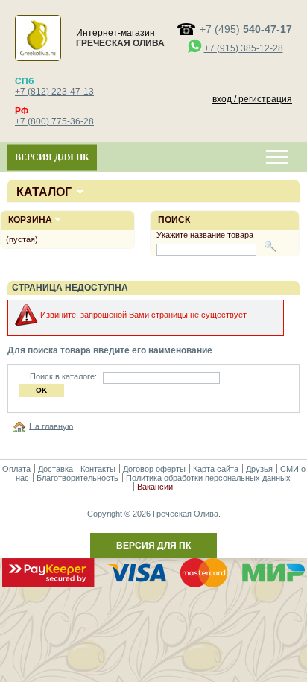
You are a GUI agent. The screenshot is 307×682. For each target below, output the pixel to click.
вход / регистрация (252, 99)
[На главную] (21, 425)
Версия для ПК (52, 157)
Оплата (16, 468)
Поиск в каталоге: (63, 376)
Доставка (55, 468)
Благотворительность (77, 477)
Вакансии (155, 486)
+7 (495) (246, 29)
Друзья (259, 468)
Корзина (30, 220)
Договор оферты (154, 468)
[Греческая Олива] (38, 53)
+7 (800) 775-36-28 (54, 121)
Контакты (97, 468)
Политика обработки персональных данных (208, 477)
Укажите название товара (204, 234)
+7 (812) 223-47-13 (54, 91)
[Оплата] (153, 584)
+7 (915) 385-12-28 (243, 48)
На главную (51, 425)
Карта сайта (215, 468)
